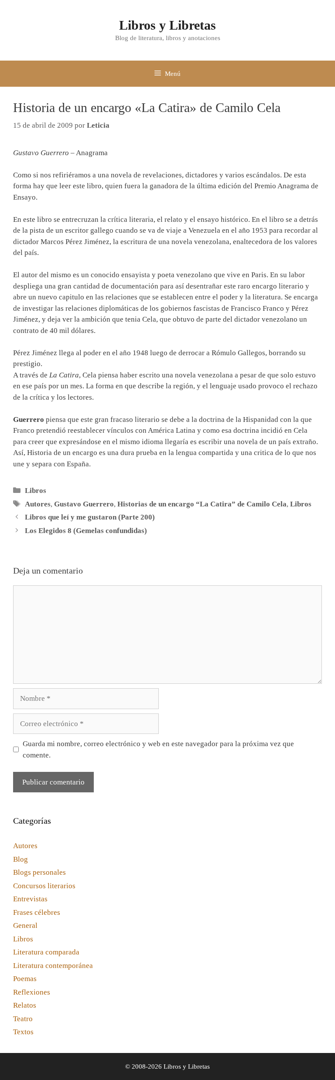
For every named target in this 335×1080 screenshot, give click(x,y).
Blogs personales (39, 872)
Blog (20, 859)
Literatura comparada (46, 952)
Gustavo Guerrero (84, 504)
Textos (23, 1032)
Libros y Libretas (167, 25)
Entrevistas (30, 899)
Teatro (23, 1019)
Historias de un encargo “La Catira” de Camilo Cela (202, 504)
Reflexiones (31, 992)
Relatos (24, 1005)
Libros (35, 490)
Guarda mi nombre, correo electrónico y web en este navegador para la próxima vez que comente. (158, 749)
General (25, 925)
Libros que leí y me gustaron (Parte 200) (90, 517)
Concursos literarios (44, 886)
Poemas (25, 979)
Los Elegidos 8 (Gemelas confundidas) (86, 530)
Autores (38, 504)
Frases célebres (36, 912)
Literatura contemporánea (53, 965)
